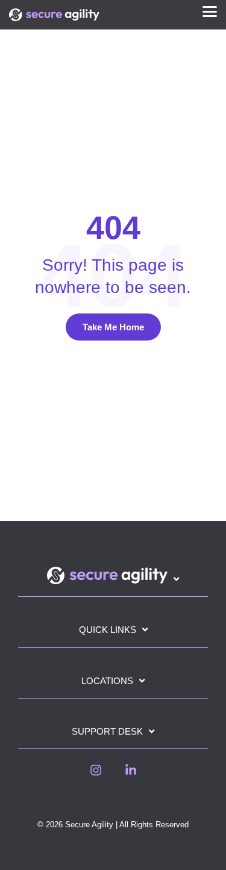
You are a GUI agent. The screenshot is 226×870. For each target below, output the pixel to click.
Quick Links (107, 630)
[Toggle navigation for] (113, 581)
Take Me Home (113, 327)
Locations (107, 681)
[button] (209, 10)
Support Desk (107, 731)
